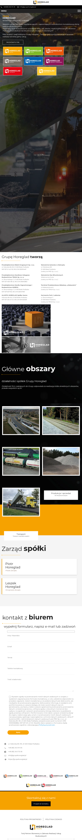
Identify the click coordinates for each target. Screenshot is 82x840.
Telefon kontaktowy (15, 668)
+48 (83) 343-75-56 (15, 752)
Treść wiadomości (14, 679)
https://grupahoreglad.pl (17, 759)
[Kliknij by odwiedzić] (12, 51)
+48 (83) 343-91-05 (9, 7)
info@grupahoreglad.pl (28, 7)
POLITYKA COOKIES (53, 819)
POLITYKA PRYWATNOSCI (30, 819)
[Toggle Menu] (79, 11)
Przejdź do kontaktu (41, 804)
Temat (9, 658)
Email (9, 647)
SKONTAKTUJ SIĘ (12, 42)
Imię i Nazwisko (13, 636)
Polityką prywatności (47, 725)
